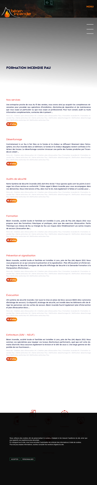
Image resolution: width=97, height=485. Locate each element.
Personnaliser (27, 459)
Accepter (14, 459)
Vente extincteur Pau (39, 118)
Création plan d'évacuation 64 (25, 116)
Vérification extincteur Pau (39, 120)
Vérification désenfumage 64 (59, 118)
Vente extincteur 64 (23, 118)
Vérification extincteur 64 (19, 120)
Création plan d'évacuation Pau (49, 116)
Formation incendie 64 (71, 116)
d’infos (12, 124)
